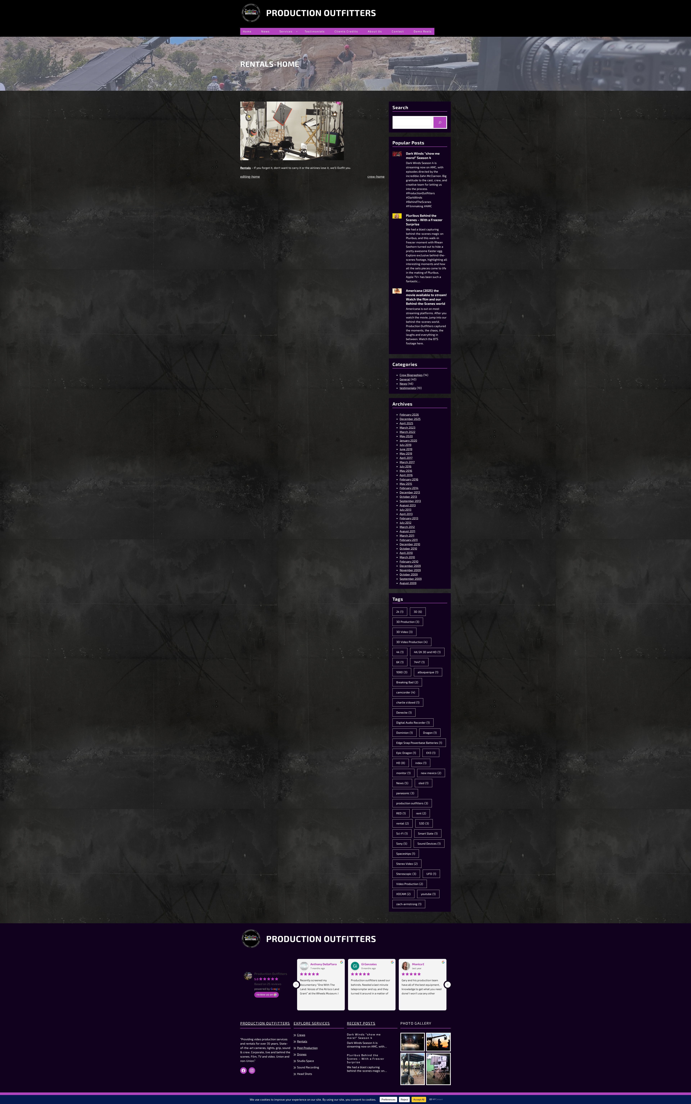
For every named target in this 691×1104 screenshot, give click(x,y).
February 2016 (409, 479)
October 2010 (408, 548)
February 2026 (409, 414)
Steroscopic (406, 873)
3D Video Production (412, 642)
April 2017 (406, 457)
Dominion (404, 732)
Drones (301, 1054)
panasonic (405, 793)
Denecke (404, 712)
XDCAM (403, 894)
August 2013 (408, 505)
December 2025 (410, 419)
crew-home (376, 176)
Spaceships (405, 853)
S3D (424, 823)
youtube (428, 894)
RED (401, 813)
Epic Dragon (406, 752)
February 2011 (409, 539)
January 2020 (408, 440)
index (420, 763)
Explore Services (312, 1023)
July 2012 (405, 522)
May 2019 (406, 453)
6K (400, 662)
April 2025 (406, 423)
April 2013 (406, 514)
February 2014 (409, 488)
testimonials (408, 388)
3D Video (404, 631)
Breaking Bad (407, 682)
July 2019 (405, 444)
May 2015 (406, 483)
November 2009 (410, 570)
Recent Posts (361, 1023)
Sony (401, 843)
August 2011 (407, 531)
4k (400, 652)
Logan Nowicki (371, 964)
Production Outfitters (321, 12)
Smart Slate (428, 833)
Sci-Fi (402, 833)
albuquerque (428, 672)
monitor (403, 773)
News (403, 383)
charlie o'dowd (407, 702)
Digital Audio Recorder (413, 722)
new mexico (431, 773)
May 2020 (406, 436)
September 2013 (410, 501)
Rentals (302, 1041)
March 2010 (407, 557)
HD (400, 763)
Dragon (430, 732)
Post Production (307, 1047)
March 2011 (407, 535)
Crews (301, 1034)
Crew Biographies (411, 375)
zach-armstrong (408, 904)
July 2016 (405, 466)
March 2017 (407, 462)
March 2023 (407, 427)
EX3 (430, 752)
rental (402, 823)
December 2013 (410, 492)
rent (421, 813)
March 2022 (407, 431)
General (405, 379)
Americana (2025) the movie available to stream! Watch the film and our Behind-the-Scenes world (426, 297)
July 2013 (405, 509)
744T (419, 662)
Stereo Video (407, 863)
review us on (264, 994)
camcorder (405, 692)
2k (399, 611)
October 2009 (409, 574)
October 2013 (408, 496)
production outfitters (412, 803)
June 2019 (406, 449)
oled (423, 783)
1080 (401, 672)
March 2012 (407, 527)
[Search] (439, 122)
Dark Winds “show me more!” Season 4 (423, 155)
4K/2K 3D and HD (427, 652)
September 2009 (411, 578)
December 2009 (410, 565)
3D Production (407, 621)
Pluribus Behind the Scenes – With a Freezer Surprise (424, 219)
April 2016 (406, 475)
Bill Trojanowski (423, 964)
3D (418, 611)
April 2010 (406, 552)
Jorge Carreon (320, 964)
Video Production (409, 883)
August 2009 (408, 583)
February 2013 (409, 518)
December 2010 (410, 544)
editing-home (250, 176)
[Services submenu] (297, 31)
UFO (431, 873)
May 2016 (406, 470)
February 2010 (409, 561)
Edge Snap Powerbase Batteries (419, 742)
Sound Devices (429, 843)
